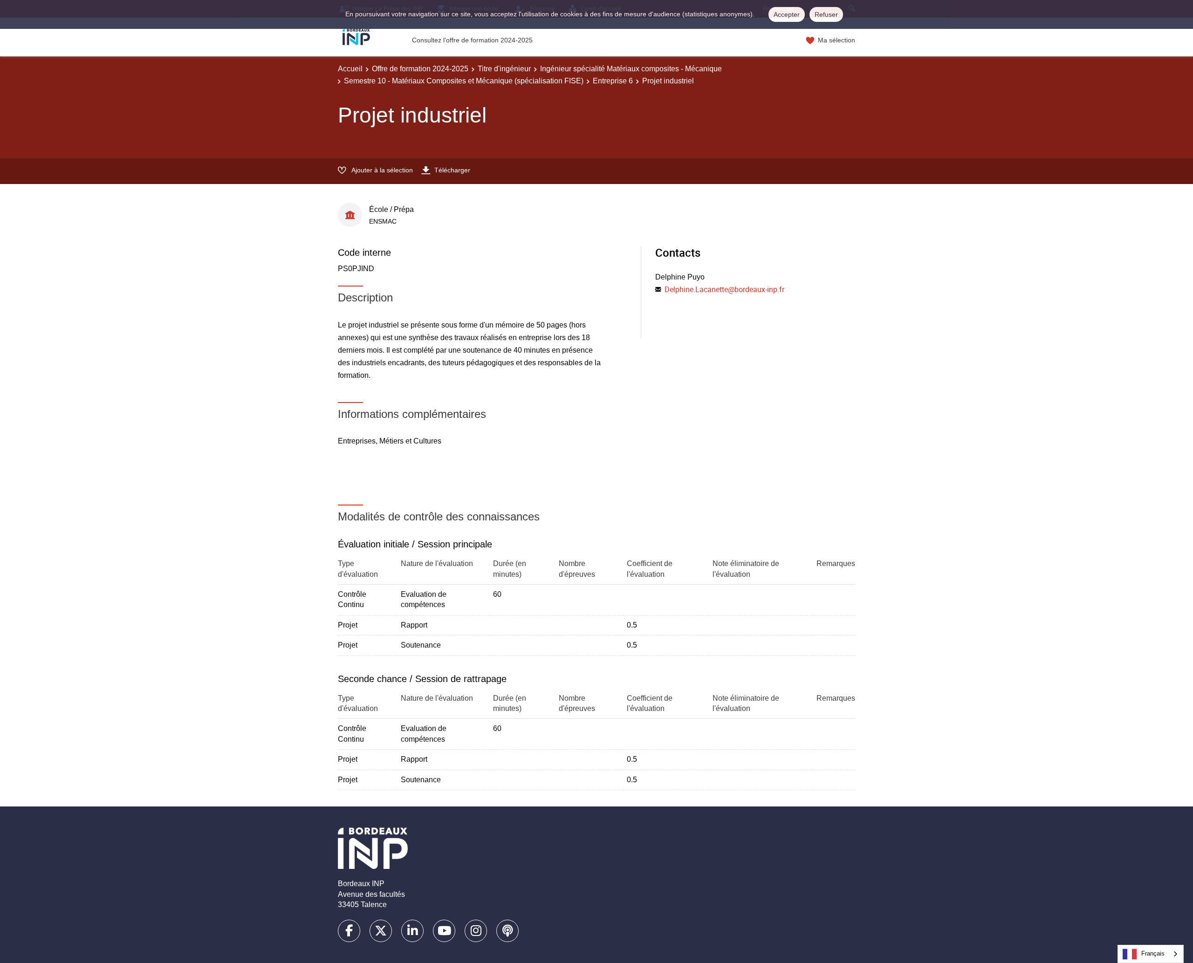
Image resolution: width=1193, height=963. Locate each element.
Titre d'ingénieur (504, 69)
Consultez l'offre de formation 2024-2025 (472, 40)
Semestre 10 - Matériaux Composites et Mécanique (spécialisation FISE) (463, 81)
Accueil (350, 69)
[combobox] (1151, 954)
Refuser (826, 14)
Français (1153, 953)
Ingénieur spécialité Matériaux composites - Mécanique (631, 69)
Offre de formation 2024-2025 (420, 69)
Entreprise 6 (613, 81)
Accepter (787, 14)
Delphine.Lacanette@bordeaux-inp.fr (724, 289)
